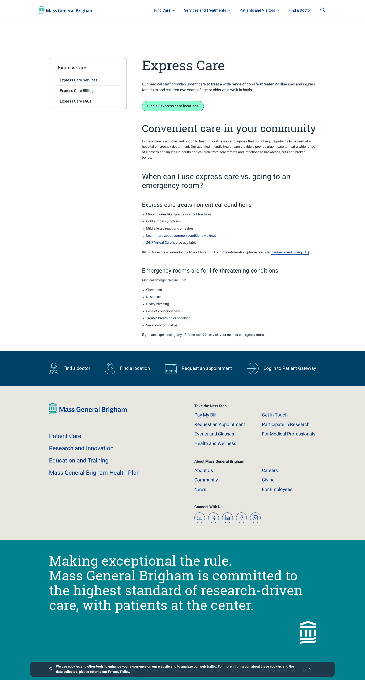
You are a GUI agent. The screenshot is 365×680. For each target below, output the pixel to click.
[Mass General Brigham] (88, 413)
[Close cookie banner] (310, 669)
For (277, 489)
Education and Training (122, 10)
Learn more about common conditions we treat (181, 236)
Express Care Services (78, 80)
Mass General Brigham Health (94, 472)
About (203, 470)
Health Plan (47, 10)
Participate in (285, 424)
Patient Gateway (267, 10)
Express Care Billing (77, 90)
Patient (65, 436)
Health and (215, 443)
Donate (294, 10)
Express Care (72, 67)
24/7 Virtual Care (159, 243)
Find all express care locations (173, 106)
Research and (81, 448)
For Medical (288, 434)
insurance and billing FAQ (290, 252)
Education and (79, 460)
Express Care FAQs (75, 101)
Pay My (205, 415)
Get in (275, 415)
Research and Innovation (82, 10)
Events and (214, 434)
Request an (219, 424)
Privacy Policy (118, 672)
